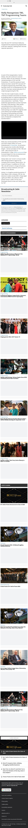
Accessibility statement (7, 807)
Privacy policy (5, 801)
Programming (4, 9)
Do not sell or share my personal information (12, 819)
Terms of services (17, 207)
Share (5, 38)
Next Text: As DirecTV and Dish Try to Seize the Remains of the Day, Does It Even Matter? (14, 770)
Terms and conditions (7, 795)
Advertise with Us (6, 813)
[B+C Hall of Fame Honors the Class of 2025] (14, 747)
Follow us (16, 38)
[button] (2, 6)
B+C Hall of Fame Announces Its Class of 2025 (15, 758)
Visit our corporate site (12, 785)
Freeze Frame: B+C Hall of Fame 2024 (14, 776)
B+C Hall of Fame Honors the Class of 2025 (14, 752)
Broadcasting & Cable (16, 18)
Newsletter (24, 38)
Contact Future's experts (7, 798)
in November (13, 145)
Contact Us (4, 816)
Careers (3, 810)
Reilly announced (19, 152)
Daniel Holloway (6, 18)
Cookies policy (5, 804)
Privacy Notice (19, 208)
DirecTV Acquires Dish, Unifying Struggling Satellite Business (12, 764)
